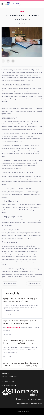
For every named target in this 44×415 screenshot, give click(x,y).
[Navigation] (2, 4)
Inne (22, 11)
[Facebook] (3, 61)
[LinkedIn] (13, 61)
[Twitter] (8, 61)
